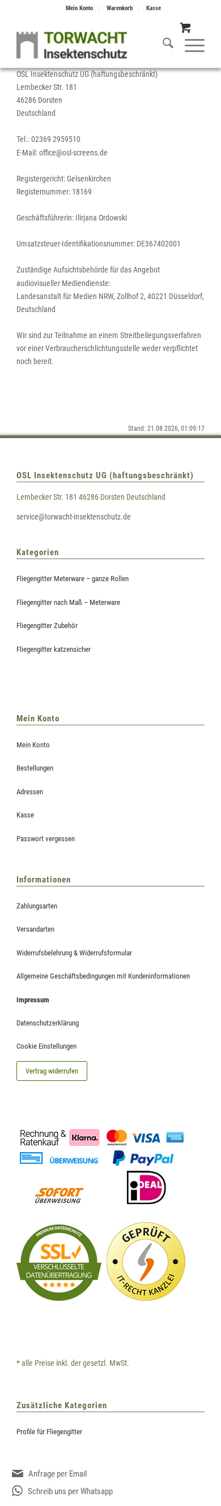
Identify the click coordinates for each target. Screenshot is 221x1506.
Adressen (29, 791)
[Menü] (189, 45)
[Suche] (162, 45)
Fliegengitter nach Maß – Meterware (68, 602)
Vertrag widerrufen (52, 1071)
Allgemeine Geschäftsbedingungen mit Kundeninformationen (103, 976)
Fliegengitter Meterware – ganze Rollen (72, 578)
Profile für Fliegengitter (49, 1431)
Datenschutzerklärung (47, 1023)
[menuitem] (79, 8)
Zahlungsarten (36, 906)
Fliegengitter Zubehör (47, 625)
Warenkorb (120, 8)
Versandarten (35, 929)
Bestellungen (34, 768)
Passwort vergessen (45, 838)
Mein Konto (79, 8)
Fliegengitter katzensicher (53, 649)
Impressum (32, 1000)
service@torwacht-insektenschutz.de (73, 516)
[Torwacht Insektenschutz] (71, 45)
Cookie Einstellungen (46, 1046)
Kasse (153, 8)
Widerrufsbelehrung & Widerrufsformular (74, 953)
